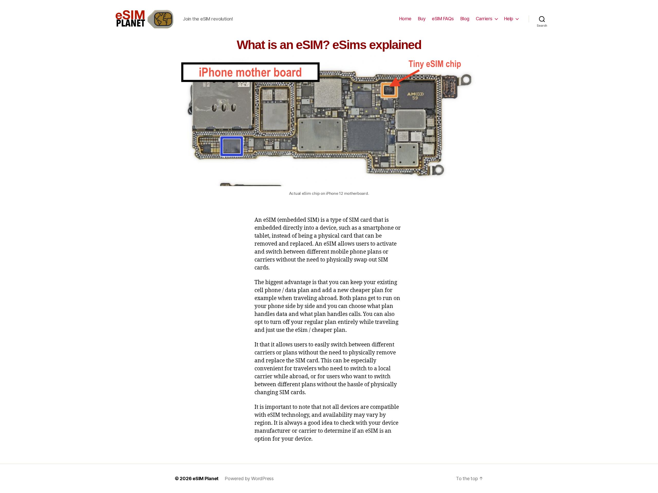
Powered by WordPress (249, 478)
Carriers (484, 18)
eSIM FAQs (443, 18)
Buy (422, 18)
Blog (464, 18)
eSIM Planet (205, 478)
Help (508, 18)
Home (405, 18)
